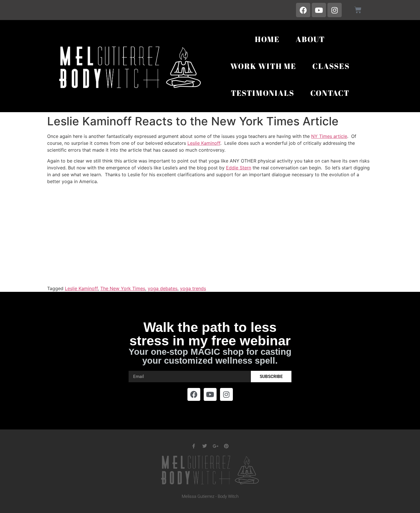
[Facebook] (303, 10)
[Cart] (357, 10)
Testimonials (262, 93)
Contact (330, 93)
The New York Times (122, 288)
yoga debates (162, 288)
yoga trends (193, 288)
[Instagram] (334, 10)
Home (267, 39)
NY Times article (329, 136)
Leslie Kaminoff (203, 143)
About (310, 39)
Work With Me (263, 66)
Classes (331, 66)
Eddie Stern (238, 168)
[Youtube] (319, 10)
